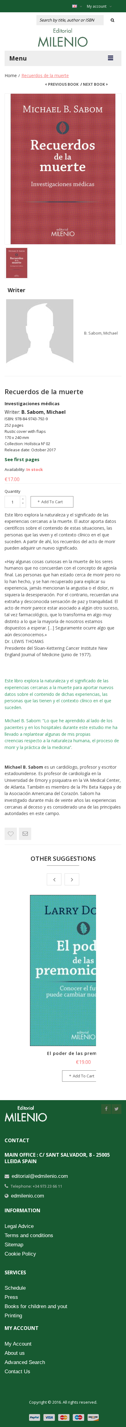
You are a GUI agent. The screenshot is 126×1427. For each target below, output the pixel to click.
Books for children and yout (36, 1306)
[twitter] (116, 1109)
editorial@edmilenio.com (40, 1176)
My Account (18, 1344)
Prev (54, 879)
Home (11, 75)
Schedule (15, 1288)
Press (11, 1297)
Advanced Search (25, 1362)
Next (72, 879)
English (78, 6)
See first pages (22, 459)
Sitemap (14, 1245)
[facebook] (106, 1109)
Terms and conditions (29, 1235)
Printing (13, 1316)
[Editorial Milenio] (63, 37)
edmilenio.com (27, 1196)
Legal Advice (19, 1226)
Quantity (12, 491)
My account (96, 6)
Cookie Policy (20, 1254)
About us (15, 1353)
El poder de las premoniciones (83, 1053)
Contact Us (17, 1371)
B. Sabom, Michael (101, 333)
